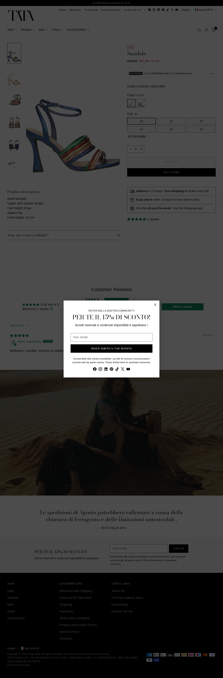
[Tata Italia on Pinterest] (111, 370)
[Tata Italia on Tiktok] (117, 370)
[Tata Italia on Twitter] (123, 370)
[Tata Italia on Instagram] (100, 370)
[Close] (155, 304)
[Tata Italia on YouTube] (128, 370)
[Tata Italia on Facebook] (95, 370)
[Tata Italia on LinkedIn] (106, 370)
